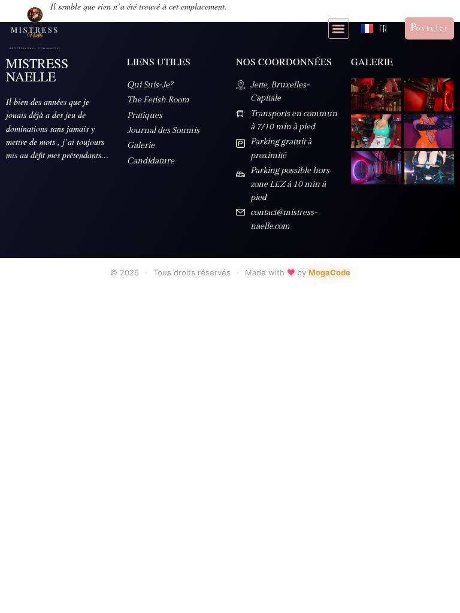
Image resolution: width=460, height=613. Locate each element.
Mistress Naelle (37, 69)
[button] (338, 28)
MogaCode (329, 272)
